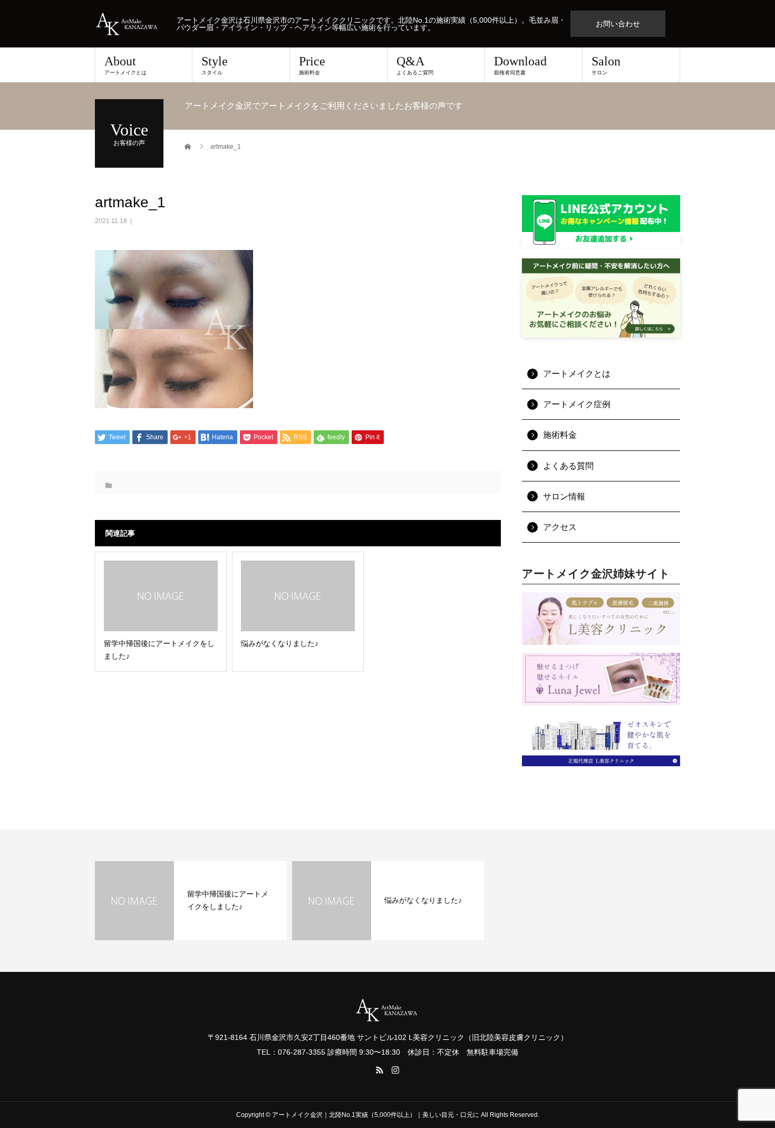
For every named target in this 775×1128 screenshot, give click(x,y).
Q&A (414, 64)
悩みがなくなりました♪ (423, 900)
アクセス (560, 527)
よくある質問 (568, 465)
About (125, 64)
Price (312, 64)
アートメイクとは (577, 373)
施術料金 (560, 434)
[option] (191, 900)
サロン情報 (564, 496)
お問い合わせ (618, 24)
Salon (606, 64)
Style (214, 64)
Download (520, 64)
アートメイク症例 (577, 404)
